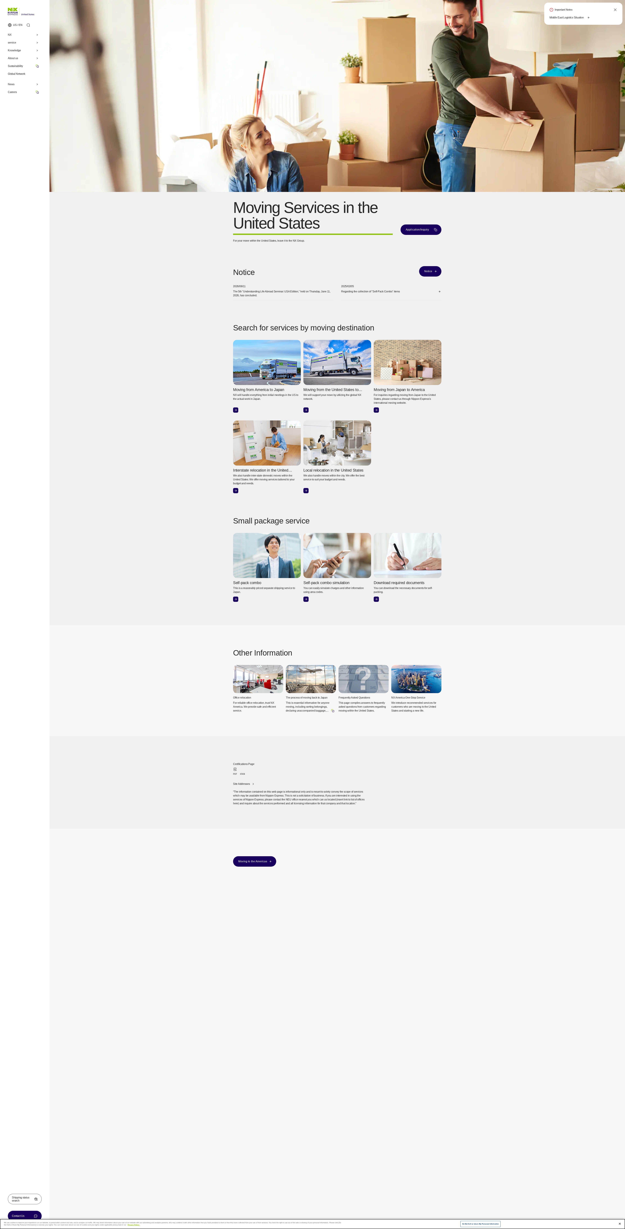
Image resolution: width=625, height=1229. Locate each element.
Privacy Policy (134, 1225)
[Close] (619, 1223)
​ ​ (23, 92)
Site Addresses (241, 783)
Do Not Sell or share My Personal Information (480, 1224)
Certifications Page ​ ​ (244, 769)
